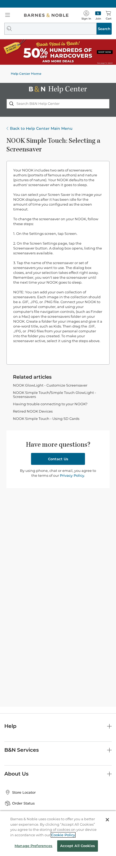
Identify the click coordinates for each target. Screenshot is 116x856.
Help (10, 726)
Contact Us (58, 459)
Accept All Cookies (77, 846)
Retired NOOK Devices (33, 411)
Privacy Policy (72, 475)
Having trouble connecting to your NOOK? (50, 404)
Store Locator (24, 792)
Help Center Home (26, 74)
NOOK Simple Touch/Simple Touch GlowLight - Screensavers (54, 394)
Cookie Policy (63, 835)
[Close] (107, 820)
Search (104, 29)
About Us (16, 774)
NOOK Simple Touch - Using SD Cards (46, 418)
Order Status (23, 803)
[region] (58, 833)
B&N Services (21, 750)
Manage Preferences (33, 846)
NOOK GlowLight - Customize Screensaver (50, 385)
